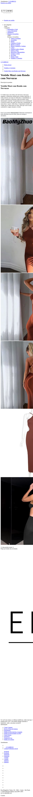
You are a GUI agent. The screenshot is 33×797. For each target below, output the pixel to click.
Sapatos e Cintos (15, 53)
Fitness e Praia (15, 50)
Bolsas (12, 41)
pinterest (6, 760)
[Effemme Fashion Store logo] (7, 17)
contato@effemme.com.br (11, 748)
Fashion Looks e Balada (17, 49)
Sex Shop (13, 55)
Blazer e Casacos (15, 44)
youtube (6, 757)
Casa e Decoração (12, 31)
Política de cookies (9, 739)
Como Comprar (8, 727)
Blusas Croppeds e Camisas (18, 46)
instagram (6, 754)
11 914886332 (12, 1)
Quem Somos (7, 735)
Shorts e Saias (14, 56)
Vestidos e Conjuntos (16, 58)
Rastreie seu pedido (6, 3)
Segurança (7, 736)
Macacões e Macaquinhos (18, 52)
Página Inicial (7, 65)
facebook (6, 751)
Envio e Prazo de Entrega (11, 729)
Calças (12, 47)
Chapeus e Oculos (16, 43)
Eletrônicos (10, 32)
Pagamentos (7, 730)
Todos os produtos (16, 38)
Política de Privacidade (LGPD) (12, 733)
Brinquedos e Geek (12, 29)
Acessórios (14, 40)
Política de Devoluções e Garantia (13, 732)
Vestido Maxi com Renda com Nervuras (14, 71)
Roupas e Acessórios (13, 34)
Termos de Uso (8, 738)
